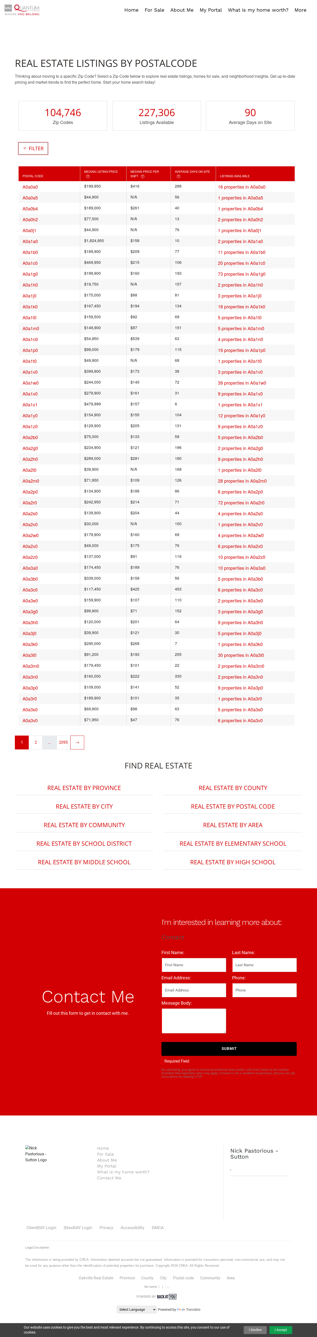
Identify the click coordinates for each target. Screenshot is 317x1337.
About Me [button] (182, 10)
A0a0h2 (30, 219)
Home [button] (131, 10)
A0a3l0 (29, 655)
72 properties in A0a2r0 (241, 502)
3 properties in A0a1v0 (240, 372)
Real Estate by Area (233, 825)
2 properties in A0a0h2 (240, 219)
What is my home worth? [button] (258, 10)
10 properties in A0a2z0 (241, 557)
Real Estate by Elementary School (233, 843)
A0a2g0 (30, 448)
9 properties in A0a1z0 (240, 426)
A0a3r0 (30, 698)
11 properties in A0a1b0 (241, 252)
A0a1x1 (30, 404)
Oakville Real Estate (96, 1278)
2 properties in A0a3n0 (240, 676)
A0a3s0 (30, 709)
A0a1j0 (29, 295)
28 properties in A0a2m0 (242, 480)
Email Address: (176, 977)
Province (127, 1278)
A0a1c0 (30, 263)
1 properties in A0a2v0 (240, 524)
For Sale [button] (154, 10)
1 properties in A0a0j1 (240, 230)
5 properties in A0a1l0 (240, 317)
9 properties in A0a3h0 (240, 622)
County (147, 1278)
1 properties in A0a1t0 (240, 361)
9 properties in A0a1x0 (240, 393)
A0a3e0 (30, 600)
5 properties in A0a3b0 (240, 578)
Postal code (183, 1278)
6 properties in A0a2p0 (240, 491)
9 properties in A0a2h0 (240, 459)
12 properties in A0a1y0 (241, 415)
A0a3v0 (30, 720)
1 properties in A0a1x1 (240, 404)
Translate (193, 1310)
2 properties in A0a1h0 (240, 284)
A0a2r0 (30, 502)
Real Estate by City (84, 806)
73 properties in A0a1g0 (241, 274)
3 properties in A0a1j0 (240, 295)
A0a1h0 (30, 284)
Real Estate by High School (232, 862)
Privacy (106, 1227)
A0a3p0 (30, 687)
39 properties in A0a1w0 (242, 382)
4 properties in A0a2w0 (241, 535)
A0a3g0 (30, 611)
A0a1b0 (30, 252)
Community (210, 1278)
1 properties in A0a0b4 (240, 208)
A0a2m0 (31, 480)
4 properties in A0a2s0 (240, 513)
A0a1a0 (30, 241)
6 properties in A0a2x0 (240, 546)
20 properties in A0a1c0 (241, 263)
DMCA (158, 1227)
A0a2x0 (30, 546)
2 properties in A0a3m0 (241, 666)
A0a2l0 (29, 470)
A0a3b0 (30, 578)
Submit (229, 1048)
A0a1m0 (31, 328)
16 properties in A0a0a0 (241, 186)
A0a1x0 (30, 393)
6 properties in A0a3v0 (240, 720)
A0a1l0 (29, 317)
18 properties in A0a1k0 (241, 306)
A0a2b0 (30, 437)
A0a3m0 (31, 666)
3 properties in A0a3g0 (240, 611)
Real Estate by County (233, 788)
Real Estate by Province (84, 788)
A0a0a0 (30, 186)
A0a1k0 (30, 306)
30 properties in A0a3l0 (241, 655)
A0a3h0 (30, 622)
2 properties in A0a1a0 (240, 241)
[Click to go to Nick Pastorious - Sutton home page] (22, 9)
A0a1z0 (30, 426)
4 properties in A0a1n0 (240, 339)
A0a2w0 (31, 535)
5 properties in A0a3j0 (240, 633)
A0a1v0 (30, 372)
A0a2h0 (30, 459)
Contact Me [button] (109, 1177)
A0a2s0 (30, 513)
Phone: (239, 977)
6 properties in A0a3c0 (240, 589)
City (163, 1278)
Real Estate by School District (84, 843)
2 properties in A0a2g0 (240, 448)
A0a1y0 (30, 415)
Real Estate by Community (84, 825)
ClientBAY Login (41, 1227)
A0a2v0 (30, 524)
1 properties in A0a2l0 (240, 470)
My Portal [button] (211, 10)
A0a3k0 (30, 644)
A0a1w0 (31, 382)
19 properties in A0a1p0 (241, 350)
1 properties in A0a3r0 (240, 698)
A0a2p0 (30, 491)
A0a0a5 (30, 197)
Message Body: (176, 1003)
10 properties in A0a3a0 (241, 568)
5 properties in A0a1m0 (241, 328)
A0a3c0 (30, 589)
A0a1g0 (30, 274)
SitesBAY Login (78, 1227)
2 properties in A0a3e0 (240, 600)
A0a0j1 (29, 230)
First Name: (172, 952)
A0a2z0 (30, 557)
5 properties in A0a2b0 (240, 437)
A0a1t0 (30, 361)
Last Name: (243, 952)
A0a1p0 (30, 350)
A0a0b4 (30, 208)
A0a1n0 (30, 339)
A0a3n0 (30, 676)
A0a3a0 (30, 568)
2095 (63, 742)
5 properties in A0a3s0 (240, 709)
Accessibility (132, 1227)
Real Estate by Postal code (233, 806)
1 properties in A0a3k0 (240, 644)
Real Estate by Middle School (84, 862)
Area (231, 1278)
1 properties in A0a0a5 (240, 197)
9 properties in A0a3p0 (240, 687)
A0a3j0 (29, 633)
